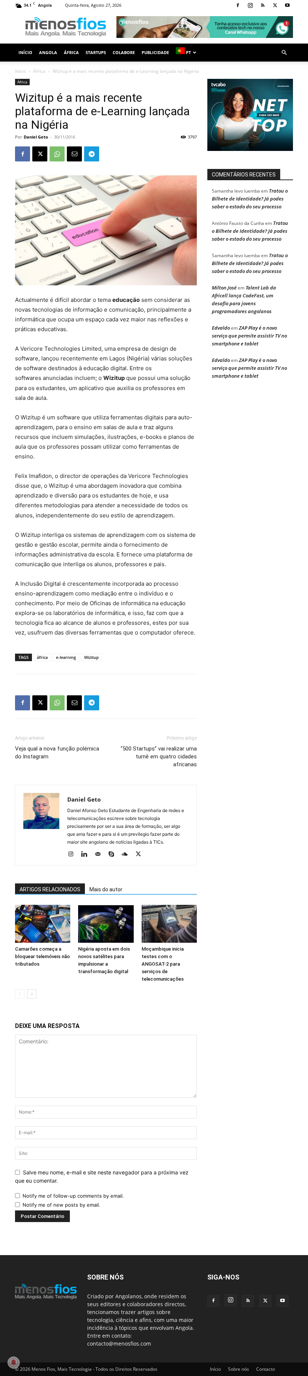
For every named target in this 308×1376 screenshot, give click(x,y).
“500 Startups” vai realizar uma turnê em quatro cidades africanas (159, 756)
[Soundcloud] (127, 854)
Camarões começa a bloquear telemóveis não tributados (42, 956)
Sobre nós (238, 1369)
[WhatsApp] (57, 153)
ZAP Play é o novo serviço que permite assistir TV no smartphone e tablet (249, 335)
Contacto (265, 1369)
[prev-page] (19, 994)
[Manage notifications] (14, 1362)
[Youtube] (287, 5)
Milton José (224, 287)
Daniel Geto (36, 137)
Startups (96, 52)
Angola (48, 52)
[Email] (74, 153)
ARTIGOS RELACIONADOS (50, 889)
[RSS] (262, 5)
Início (25, 52)
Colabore (124, 52)
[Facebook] (237, 5)
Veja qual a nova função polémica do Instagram (57, 752)
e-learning (66, 657)
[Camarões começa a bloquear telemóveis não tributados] (42, 924)
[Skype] (114, 854)
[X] (275, 5)
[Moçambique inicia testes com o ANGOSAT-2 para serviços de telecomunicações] (169, 924)
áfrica (42, 657)
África (71, 52)
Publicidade (155, 52)
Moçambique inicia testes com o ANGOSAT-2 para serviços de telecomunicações (163, 964)
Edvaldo (221, 327)
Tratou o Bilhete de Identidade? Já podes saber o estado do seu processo (250, 198)
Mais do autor (105, 889)
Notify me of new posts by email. (61, 1205)
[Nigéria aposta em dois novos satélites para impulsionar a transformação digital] (105, 924)
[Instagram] (250, 5)
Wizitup (91, 657)
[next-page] (31, 994)
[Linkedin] (87, 854)
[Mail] (100, 854)
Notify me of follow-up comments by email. (73, 1196)
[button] (284, 52)
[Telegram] (91, 153)
